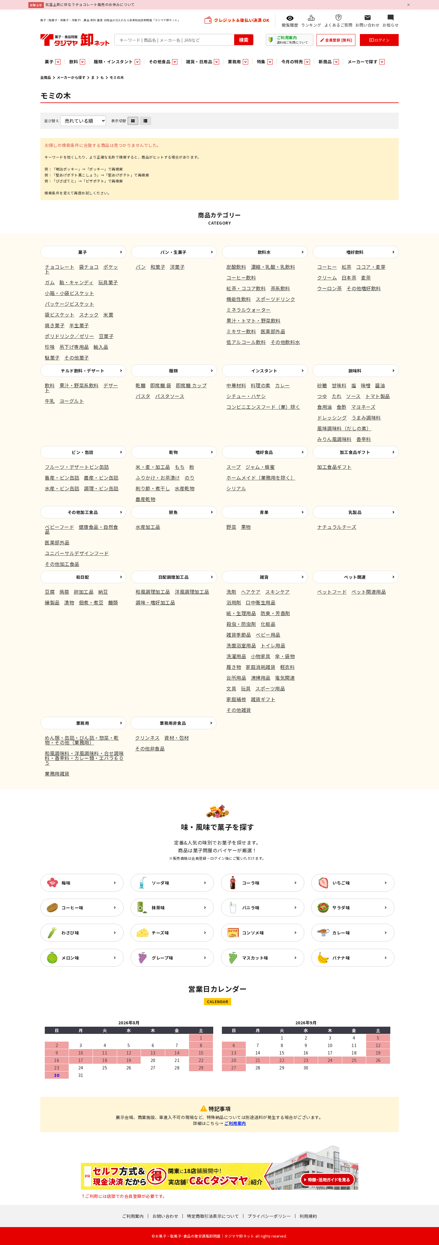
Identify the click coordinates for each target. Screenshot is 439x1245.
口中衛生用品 (260, 602)
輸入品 (100, 346)
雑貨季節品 (238, 634)
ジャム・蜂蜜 (260, 466)
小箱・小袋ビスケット (69, 293)
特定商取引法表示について (213, 1216)
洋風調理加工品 (192, 591)
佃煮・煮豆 (91, 602)
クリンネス (147, 737)
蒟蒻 (64, 591)
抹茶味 (158, 908)
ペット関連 (355, 577)
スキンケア (277, 591)
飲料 (50, 385)
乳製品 (355, 512)
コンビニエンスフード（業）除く (263, 406)
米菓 (108, 314)
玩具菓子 (108, 282)
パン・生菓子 (173, 252)
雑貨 (264, 577)
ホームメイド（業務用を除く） (260, 477)
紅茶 (346, 266)
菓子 (82, 252)
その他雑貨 (238, 709)
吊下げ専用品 (74, 346)
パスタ (143, 396)
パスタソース (169, 396)
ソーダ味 (160, 883)
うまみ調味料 (366, 417)
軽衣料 (287, 666)
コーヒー (327, 266)
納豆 (103, 591)
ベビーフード (59, 526)
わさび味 (70, 933)
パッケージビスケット (69, 303)
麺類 (173, 371)
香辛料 (363, 439)
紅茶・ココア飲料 (246, 288)
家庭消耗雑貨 (260, 666)
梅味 (66, 883)
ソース (353, 396)
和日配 (82, 577)
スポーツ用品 (270, 688)
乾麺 (140, 385)
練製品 (52, 602)
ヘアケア (251, 591)
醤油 (380, 385)
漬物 (69, 602)
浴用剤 (233, 602)
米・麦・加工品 (153, 466)
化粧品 (268, 623)
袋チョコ (89, 266)
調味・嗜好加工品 (155, 602)
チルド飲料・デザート (82, 371)
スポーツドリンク (275, 299)
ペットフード (332, 591)
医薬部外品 (273, 331)
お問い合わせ (165, 1216)
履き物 (233, 666)
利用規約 (308, 1216)
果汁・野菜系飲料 (79, 385)
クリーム (327, 277)
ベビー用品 (268, 634)
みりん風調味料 (334, 439)
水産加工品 (148, 526)
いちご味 (341, 883)
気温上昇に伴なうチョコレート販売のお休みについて (90, 4)
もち (180, 466)
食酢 (341, 406)
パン (141, 266)
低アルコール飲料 (246, 342)
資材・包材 (176, 737)
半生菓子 (79, 325)
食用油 (324, 406)
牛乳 (50, 400)
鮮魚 (173, 512)
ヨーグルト (71, 400)
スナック (89, 314)
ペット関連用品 (368, 591)
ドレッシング (332, 417)
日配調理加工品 (173, 577)
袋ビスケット (59, 314)
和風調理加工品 (153, 591)
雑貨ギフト (263, 699)
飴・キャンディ (76, 282)
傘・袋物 (285, 656)
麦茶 (366, 277)
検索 (243, 39)
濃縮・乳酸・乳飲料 (273, 266)
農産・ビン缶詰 (101, 477)
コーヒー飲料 (241, 277)
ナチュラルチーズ (336, 526)
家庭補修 (236, 699)
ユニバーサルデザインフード (77, 553)
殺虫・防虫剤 (241, 623)
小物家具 (261, 656)
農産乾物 (145, 499)
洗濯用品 (236, 656)
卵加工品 (83, 591)
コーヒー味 (72, 908)
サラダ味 (341, 908)
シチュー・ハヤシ (246, 396)
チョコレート (59, 266)
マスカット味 (255, 958)
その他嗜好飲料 (363, 288)
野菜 (231, 526)
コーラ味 (251, 883)
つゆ (322, 396)
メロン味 (70, 958)
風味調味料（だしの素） (344, 428)
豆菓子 (106, 336)
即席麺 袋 (160, 385)
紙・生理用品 (241, 613)
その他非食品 (150, 748)
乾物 (173, 452)
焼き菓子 (55, 325)
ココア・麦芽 (371, 266)
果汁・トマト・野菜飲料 (253, 320)
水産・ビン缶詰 (62, 488)
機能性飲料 (238, 299)
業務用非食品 (173, 723)
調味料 (355, 371)
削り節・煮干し (153, 488)
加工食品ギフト (355, 452)
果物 (246, 526)
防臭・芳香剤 (275, 613)
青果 (264, 512)
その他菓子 (76, 357)
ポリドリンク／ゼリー (69, 336)
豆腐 (50, 591)
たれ (337, 396)
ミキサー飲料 (241, 331)
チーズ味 (160, 933)
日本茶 (349, 277)
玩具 (246, 688)
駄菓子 (52, 357)
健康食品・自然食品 (81, 529)
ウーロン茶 (329, 288)
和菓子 (158, 266)
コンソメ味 (253, 933)
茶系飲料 (280, 288)
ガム (50, 282)
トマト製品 (377, 396)
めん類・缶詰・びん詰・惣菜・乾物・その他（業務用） (82, 740)
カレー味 (341, 933)
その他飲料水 (285, 342)
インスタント (264, 371)
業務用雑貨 (57, 773)
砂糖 (322, 385)
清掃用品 (261, 677)
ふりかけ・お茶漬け (158, 477)
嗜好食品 (264, 452)
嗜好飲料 (355, 252)
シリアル (236, 488)
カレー (282, 385)
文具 (231, 688)
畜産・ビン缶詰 (62, 477)
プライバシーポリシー (269, 1216)
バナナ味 (341, 958)
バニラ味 (251, 908)
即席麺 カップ (191, 385)
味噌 (366, 385)
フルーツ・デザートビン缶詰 (77, 466)
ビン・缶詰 (82, 452)
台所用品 (236, 677)
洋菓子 (177, 266)
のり (189, 477)
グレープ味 (162, 958)
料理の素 (261, 385)
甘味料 (339, 385)
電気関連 (285, 677)
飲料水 (264, 252)
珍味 (50, 346)
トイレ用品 (273, 645)
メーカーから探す (71, 77)
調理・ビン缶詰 (101, 488)
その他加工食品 (82, 512)
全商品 (45, 77)
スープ (233, 466)
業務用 (82, 723)
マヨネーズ (363, 406)
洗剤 (231, 591)
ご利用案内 (235, 1123)
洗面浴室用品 (241, 645)
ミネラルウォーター (248, 309)
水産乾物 (184, 488)
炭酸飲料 (236, 266)
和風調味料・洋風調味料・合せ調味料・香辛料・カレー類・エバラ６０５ (84, 758)
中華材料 (236, 385)
